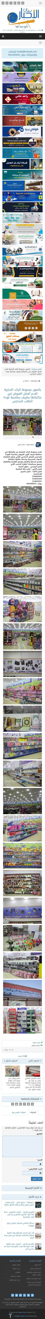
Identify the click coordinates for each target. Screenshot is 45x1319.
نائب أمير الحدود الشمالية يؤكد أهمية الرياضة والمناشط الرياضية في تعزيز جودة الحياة (19, 1235)
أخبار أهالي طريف (35, 1268)
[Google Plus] (15, 3)
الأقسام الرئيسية (35, 1260)
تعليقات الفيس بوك (19, 1112)
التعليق (39, 1134)
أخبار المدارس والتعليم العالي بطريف (34, 1273)
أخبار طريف (37, 1264)
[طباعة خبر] (33, 437)
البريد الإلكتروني (35, 1169)
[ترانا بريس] (10, 1316)
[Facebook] (11, 3)
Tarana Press (22, 1312)
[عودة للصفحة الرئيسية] (22, 18)
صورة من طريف (15, 1276)
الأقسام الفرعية (15, 1260)
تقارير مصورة (36, 369)
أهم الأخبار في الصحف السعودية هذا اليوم (34, 1283)
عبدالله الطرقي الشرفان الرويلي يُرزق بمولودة (20, 1224)
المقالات (17, 1272)
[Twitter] (7, 3)
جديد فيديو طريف (14, 1280)
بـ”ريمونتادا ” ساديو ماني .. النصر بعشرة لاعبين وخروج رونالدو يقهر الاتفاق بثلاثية (19, 1203)
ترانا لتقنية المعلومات (20, 1316)
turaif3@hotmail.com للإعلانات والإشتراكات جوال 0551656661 (22, 53)
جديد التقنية (16, 1268)
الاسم (39, 1160)
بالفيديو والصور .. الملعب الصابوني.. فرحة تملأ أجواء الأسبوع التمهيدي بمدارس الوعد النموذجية (19, 1214)
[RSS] (3, 3)
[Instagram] (22, 3)
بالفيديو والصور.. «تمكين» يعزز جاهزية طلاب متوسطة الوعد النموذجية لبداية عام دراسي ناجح (19, 1246)
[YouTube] (19, 3)
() (5, 1050)
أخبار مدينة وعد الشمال (33, 1278)
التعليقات (33, 1112)
